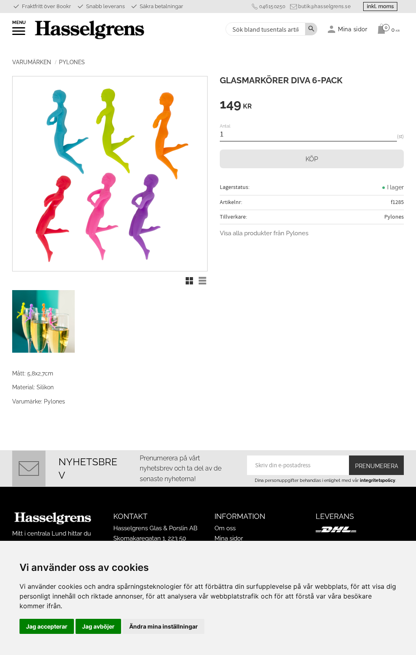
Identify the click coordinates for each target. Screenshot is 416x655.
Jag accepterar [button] (46, 626)
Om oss (225, 528)
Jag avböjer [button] (98, 626)
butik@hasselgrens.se (324, 6)
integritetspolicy (377, 480)
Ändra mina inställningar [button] (163, 626)
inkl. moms (380, 6)
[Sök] (311, 29)
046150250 (272, 6)
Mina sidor (228, 538)
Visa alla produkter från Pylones (264, 233)
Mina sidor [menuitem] (353, 29)
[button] (19, 33)
